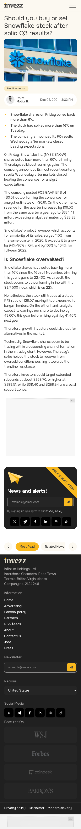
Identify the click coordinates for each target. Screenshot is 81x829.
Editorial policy (15, 612)
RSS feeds (12, 624)
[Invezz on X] (14, 521)
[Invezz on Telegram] (25, 521)
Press (8, 648)
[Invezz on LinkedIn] (45, 521)
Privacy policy (15, 808)
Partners (11, 618)
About (9, 630)
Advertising (13, 606)
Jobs (7, 642)
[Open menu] (73, 7)
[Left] (8, 546)
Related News (54, 546)
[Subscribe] (68, 502)
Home (8, 600)
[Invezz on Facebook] (35, 521)
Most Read (27, 546)
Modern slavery (60, 808)
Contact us (12, 636)
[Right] (73, 546)
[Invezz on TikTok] (66, 521)
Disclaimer (36, 808)
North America (16, 88)
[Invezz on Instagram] (56, 521)
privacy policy (53, 511)
